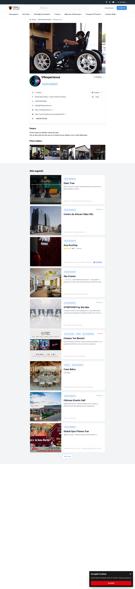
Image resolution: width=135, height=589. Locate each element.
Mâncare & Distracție (73, 14)
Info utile (26, 14)
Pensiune (67, 365)
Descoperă (13, 14)
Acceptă (111, 583)
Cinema (78, 334)
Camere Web (110, 14)
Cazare (57, 14)
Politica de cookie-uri (124, 578)
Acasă (34, 19)
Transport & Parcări (93, 14)
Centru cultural (69, 334)
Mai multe (67, 456)
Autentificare (109, 8)
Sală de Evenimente (44, 19)
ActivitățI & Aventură (42, 14)
